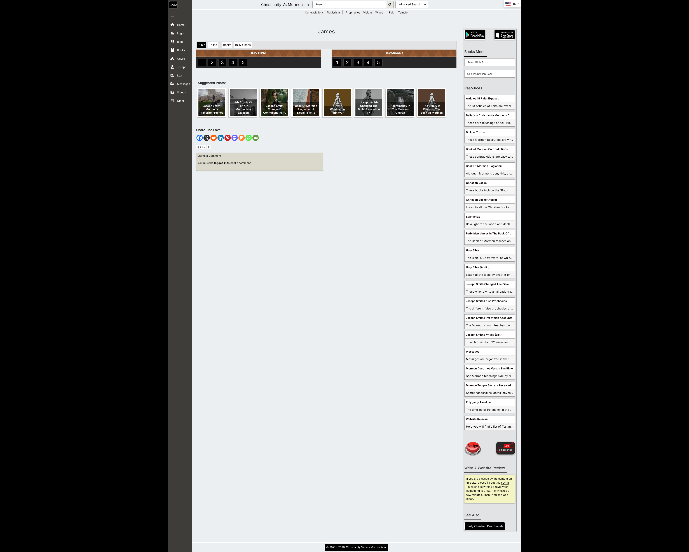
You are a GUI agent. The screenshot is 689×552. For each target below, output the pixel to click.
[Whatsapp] (248, 138)
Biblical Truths (475, 132)
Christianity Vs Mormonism (285, 4)
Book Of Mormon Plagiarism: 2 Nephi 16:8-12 (306, 109)
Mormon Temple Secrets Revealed (488, 385)
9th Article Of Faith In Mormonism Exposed (243, 107)
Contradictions (314, 12)
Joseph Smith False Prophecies (486, 301)
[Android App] (474, 35)
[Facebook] (199, 138)
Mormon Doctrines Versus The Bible (489, 368)
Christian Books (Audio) (481, 199)
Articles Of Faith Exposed (482, 98)
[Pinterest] (227, 138)
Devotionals (394, 53)
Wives (379, 12)
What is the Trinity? (337, 111)
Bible (201, 44)
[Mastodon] (234, 138)
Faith (392, 12)
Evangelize (473, 216)
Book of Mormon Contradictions (487, 149)
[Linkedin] (220, 138)
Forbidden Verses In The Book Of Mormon (490, 233)
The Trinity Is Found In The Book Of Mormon (432, 109)
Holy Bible (472, 250)
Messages (472, 351)
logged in (220, 163)
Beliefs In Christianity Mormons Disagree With (490, 115)
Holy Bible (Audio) (477, 267)
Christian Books (476, 183)
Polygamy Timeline (478, 402)
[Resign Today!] (472, 449)
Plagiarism (333, 12)
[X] (206, 138)
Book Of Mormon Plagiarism (484, 166)
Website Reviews (477, 419)
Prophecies (353, 12)
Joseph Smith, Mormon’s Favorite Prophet (212, 109)
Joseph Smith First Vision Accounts (489, 318)
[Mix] (241, 138)
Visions (367, 12)
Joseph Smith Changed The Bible (487, 284)
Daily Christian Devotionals (485, 526)
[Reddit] (213, 138)
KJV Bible (258, 53)
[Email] (255, 138)
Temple (403, 12)
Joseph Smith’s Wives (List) (484, 334)
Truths (213, 44)
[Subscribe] (505, 448)
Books (227, 44)
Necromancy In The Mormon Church (400, 109)
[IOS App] (504, 35)
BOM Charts (243, 44)
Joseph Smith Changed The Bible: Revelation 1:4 (369, 107)
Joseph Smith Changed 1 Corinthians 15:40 (274, 109)
